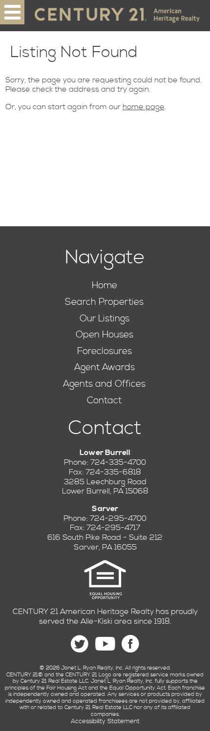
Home (104, 285)
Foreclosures (104, 351)
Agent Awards (104, 367)
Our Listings (104, 319)
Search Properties (104, 302)
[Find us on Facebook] (130, 643)
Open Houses (104, 335)
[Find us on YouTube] (105, 643)
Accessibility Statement (105, 721)
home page (144, 107)
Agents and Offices (104, 384)
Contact (104, 401)
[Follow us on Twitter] (79, 643)
